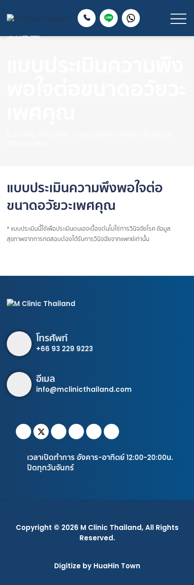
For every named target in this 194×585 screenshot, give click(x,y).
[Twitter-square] (41, 431)
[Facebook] (23, 431)
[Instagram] (58, 431)
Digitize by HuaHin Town (97, 566)
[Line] (94, 431)
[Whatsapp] (76, 431)
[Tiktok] (111, 431)
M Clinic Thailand (111, 527)
